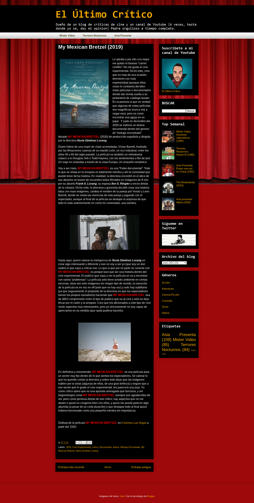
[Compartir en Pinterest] (90, 442)
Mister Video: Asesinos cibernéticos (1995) (183, 136)
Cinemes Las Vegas (134, 422)
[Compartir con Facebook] (87, 442)
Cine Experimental (81, 447)
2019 (68, 447)
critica (95, 447)
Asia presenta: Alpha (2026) (184, 201)
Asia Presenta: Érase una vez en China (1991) (185, 168)
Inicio (108, 467)
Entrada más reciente (71, 467)
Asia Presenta (122, 35)
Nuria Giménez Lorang (87, 450)
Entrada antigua (141, 467)
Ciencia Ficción (170, 294)
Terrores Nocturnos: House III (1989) (185, 151)
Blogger (150, 496)
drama (116, 447)
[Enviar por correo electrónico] (77, 442)
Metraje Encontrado (130, 447)
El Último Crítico (103, 15)
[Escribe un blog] (80, 442)
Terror (165, 306)
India (193, 350)
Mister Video (67, 35)
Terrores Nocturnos (94, 35)
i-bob (122, 496)
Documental (105, 447)
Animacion (168, 288)
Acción (166, 282)
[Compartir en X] (84, 442)
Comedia (167, 300)
